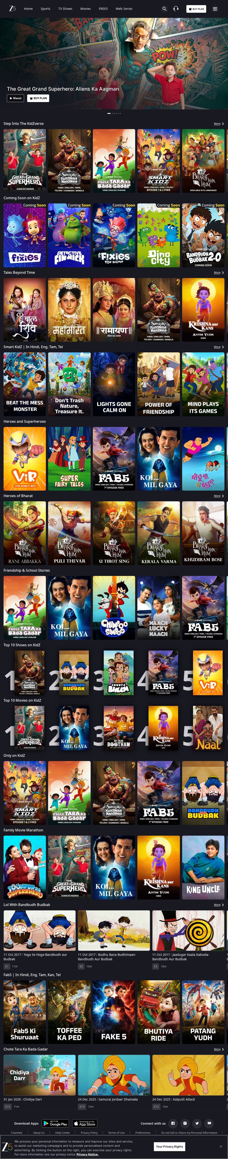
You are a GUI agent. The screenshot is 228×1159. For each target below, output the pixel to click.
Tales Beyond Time (19, 272)
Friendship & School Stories (27, 570)
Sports (45, 8)
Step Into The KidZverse (24, 123)
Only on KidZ (14, 755)
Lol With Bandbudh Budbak (27, 905)
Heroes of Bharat (18, 496)
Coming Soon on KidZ (22, 198)
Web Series (124, 8)
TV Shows (65, 8)
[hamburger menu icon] (215, 9)
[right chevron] (8, 161)
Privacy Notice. (88, 1154)
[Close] (221, 1146)
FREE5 (103, 8)
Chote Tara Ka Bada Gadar (26, 1049)
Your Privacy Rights (169, 1146)
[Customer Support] (176, 9)
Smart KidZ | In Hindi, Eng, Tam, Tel (33, 347)
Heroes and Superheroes (25, 421)
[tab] (109, 113)
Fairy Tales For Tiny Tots (23, 1115)
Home (28, 8)
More (217, 123)
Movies (85, 8)
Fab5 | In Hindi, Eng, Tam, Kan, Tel (32, 975)
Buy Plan (198, 9)
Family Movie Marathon (23, 830)
